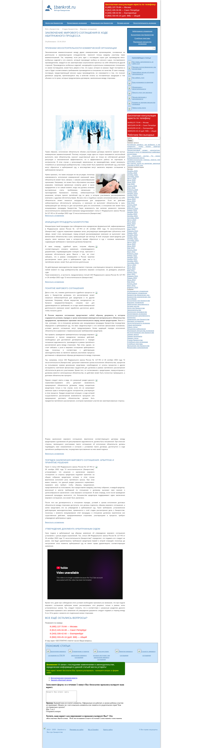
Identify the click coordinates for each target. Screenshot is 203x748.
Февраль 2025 (132, 190)
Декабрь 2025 (132, 171)
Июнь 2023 (131, 223)
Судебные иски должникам (137, 342)
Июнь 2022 (131, 246)
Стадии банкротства (70, 29)
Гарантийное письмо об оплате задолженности (143, 73)
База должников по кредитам (142, 82)
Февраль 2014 (132, 287)
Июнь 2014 (131, 280)
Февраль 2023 (132, 231)
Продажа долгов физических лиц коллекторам (144, 68)
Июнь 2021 (131, 269)
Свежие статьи (132, 338)
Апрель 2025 (132, 186)
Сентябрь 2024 (133, 197)
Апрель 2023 (132, 227)
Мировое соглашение (88, 29)
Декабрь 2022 (132, 235)
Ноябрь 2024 (132, 195)
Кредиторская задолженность (138, 316)
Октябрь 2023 (132, 216)
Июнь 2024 (131, 201)
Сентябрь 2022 (133, 240)
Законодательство (134, 310)
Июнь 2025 (131, 182)
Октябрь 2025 (132, 175)
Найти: (129, 138)
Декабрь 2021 (132, 257)
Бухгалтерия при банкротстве (142, 35)
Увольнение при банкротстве (138, 346)
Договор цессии (123, 23)
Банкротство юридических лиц (138, 297)
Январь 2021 (132, 278)
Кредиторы (131, 317)
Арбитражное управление (142, 31)
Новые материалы (134, 325)
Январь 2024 (132, 210)
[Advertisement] (85, 97)
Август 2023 (131, 220)
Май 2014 (131, 282)
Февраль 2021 (132, 276)
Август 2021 (131, 265)
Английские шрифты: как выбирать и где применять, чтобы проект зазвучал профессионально (143, 146)
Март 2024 (131, 207)
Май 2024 (131, 203)
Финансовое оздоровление (137, 348)
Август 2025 (131, 178)
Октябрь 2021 (132, 261)
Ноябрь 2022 (132, 237)
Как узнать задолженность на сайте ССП (142, 62)
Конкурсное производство (137, 312)
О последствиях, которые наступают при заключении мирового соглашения (101, 655)
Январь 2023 (132, 233)
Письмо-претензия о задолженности (139, 98)
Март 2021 (131, 274)
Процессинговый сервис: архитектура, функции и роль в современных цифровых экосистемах (143, 152)
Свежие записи (133, 334)
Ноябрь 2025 (132, 173)
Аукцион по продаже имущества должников (143, 103)
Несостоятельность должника (144, 23)
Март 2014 (131, 285)
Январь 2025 (132, 192)
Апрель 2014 (132, 284)
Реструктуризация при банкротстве (140, 332)
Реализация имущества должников (142, 43)
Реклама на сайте (76, 729)
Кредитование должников (77, 23)
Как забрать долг (138, 78)
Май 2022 (131, 248)
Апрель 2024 (132, 205)
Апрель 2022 (132, 250)
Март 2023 (131, 229)
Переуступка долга (139, 108)
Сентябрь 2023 (133, 218)
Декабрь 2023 (132, 212)
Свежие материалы (134, 336)
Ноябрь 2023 (132, 214)
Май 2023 (131, 225)
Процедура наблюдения (136, 329)
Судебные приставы (142, 38)
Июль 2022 (131, 244)
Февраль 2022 (132, 254)
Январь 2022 (132, 255)
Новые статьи (132, 327)
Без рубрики (132, 299)
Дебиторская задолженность (138, 304)
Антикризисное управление (137, 291)
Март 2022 (131, 252)
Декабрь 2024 (132, 193)
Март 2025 (131, 188)
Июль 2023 (131, 222)
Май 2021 (131, 270)
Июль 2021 (131, 267)
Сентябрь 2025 (133, 176)
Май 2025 (131, 184)
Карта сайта (108, 729)
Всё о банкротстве (52, 29)
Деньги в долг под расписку (142, 92)
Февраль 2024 (132, 208)
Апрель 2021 (132, 272)
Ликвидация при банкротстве (102, 23)
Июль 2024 (131, 199)
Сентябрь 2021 (133, 263)
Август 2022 (131, 242)
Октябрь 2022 (132, 239)
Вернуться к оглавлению (54, 215)
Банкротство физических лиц (138, 295)
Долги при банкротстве (54, 23)
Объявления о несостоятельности (139, 88)
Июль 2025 (131, 180)
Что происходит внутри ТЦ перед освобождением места (143, 157)
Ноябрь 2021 (132, 259)
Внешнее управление (135, 302)
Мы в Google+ (93, 729)
